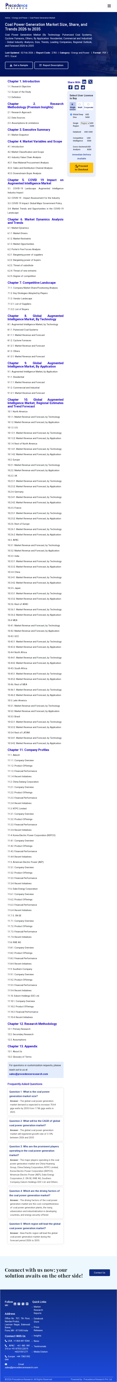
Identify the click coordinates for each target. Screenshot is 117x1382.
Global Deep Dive (78, 115)
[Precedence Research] (16, 6)
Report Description (52, 65)
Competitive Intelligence (78, 139)
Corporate (88, 107)
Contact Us (99, 1272)
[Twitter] (90, 82)
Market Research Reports (38, 1310)
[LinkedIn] (84, 82)
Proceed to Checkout (81, 168)
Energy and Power (19, 18)
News (36, 1341)
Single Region (76, 124)
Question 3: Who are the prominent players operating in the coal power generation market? (34, 1151)
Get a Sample (20, 65)
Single (72, 107)
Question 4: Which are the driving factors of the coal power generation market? (34, 1193)
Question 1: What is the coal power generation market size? (29, 1094)
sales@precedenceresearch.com (28, 1074)
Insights (37, 1335)
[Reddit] (83, 87)
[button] (109, 6)
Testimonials (40, 1346)
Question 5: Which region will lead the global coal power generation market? (34, 1226)
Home (7, 18)
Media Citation (41, 1352)
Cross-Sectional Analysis (80, 148)
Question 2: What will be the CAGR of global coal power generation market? (34, 1123)
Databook (77, 132)
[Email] (77, 87)
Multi (80, 107)
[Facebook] (71, 87)
